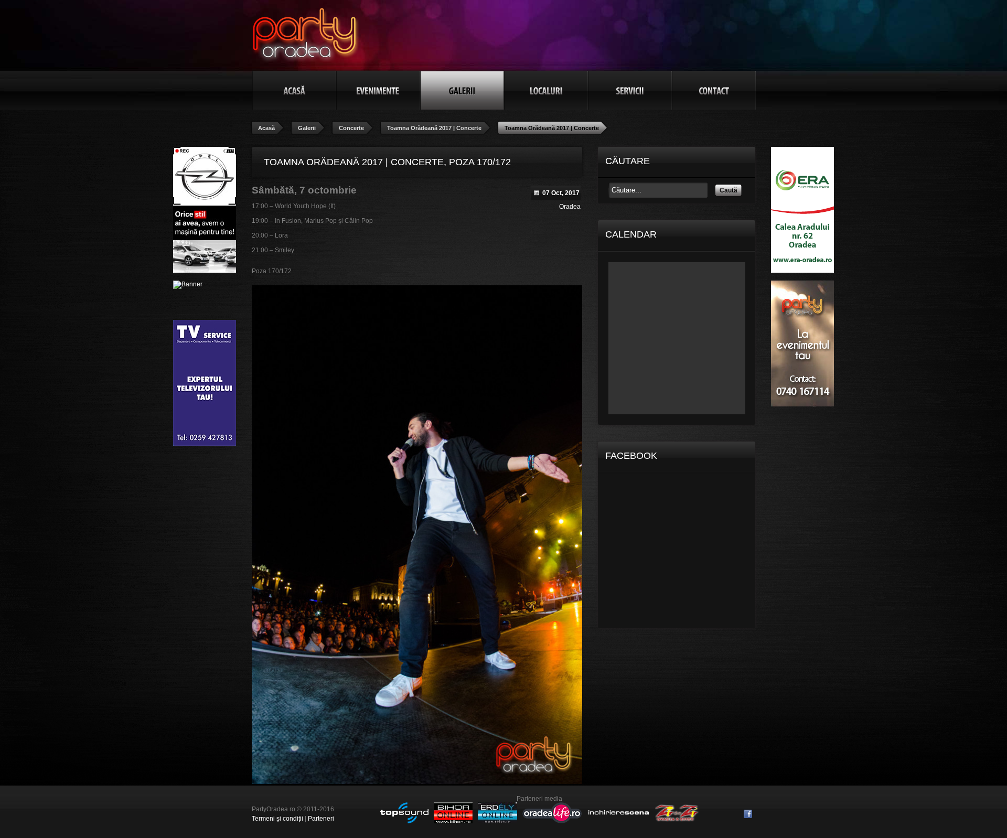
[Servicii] (629, 90)
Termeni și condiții (277, 818)
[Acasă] (294, 90)
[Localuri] (546, 90)
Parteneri (321, 818)
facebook (748, 814)
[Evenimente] (378, 90)
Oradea (570, 206)
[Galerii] (462, 90)
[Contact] (713, 90)
